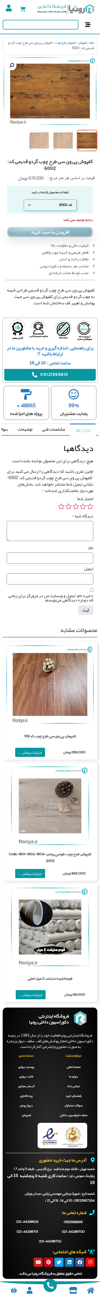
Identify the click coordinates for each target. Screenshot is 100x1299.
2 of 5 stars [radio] (83, 506)
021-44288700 (73, 1232)
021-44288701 (27, 1232)
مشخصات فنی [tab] (53, 429)
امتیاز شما (85, 499)
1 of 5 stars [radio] (90, 506)
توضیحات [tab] (25, 429)
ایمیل (88, 569)
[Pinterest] (48, 1262)
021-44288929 (27, 1222)
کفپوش (82, 43)
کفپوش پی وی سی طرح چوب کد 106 (50, 736)
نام (91, 548)
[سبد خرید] (22, 8)
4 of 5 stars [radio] (68, 506)
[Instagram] (90, 1262)
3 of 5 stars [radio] (76, 506)
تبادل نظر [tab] (83, 430)
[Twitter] (58, 1262)
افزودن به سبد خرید (50, 232)
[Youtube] (38, 1262)
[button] (88, 24)
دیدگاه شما (82, 516)
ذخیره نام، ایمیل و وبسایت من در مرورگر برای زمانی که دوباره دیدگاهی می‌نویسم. (50, 598)
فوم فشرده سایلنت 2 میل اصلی (50, 978)
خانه (91, 43)
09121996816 (73, 1222)
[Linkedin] (69, 1262)
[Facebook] (79, 1262)
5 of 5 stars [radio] (61, 506)
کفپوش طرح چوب (65, 43)
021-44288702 (50, 1241)
